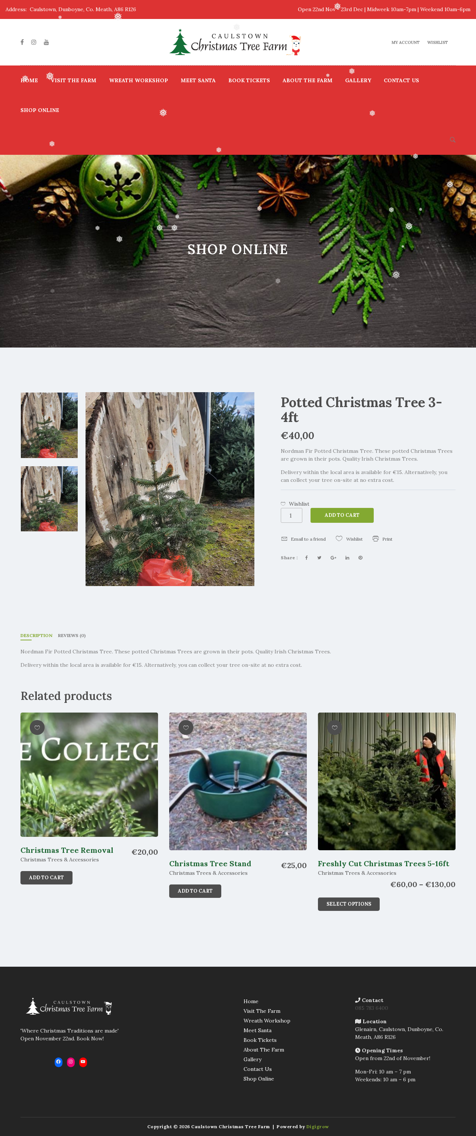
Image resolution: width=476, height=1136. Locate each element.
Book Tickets (249, 80)
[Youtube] (46, 42)
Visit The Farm (73, 80)
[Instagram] (33, 42)
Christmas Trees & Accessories (59, 859)
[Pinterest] (360, 557)
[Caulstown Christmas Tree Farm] (238, 42)
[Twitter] (319, 557)
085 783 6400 (371, 1008)
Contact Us (401, 80)
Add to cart (342, 515)
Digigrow (317, 1126)
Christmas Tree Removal (66, 850)
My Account (406, 42)
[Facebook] (22, 42)
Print (387, 539)
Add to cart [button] (46, 877)
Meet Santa (198, 80)
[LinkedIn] (347, 557)
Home (29, 80)
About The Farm (307, 80)
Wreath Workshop (138, 80)
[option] (49, 425)
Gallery (358, 80)
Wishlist (437, 42)
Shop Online (39, 110)
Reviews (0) (72, 635)
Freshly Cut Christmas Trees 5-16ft (383, 863)
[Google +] (333, 557)
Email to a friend (308, 539)
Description (36, 635)
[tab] (36, 635)
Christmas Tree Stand (210, 863)
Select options (349, 904)
